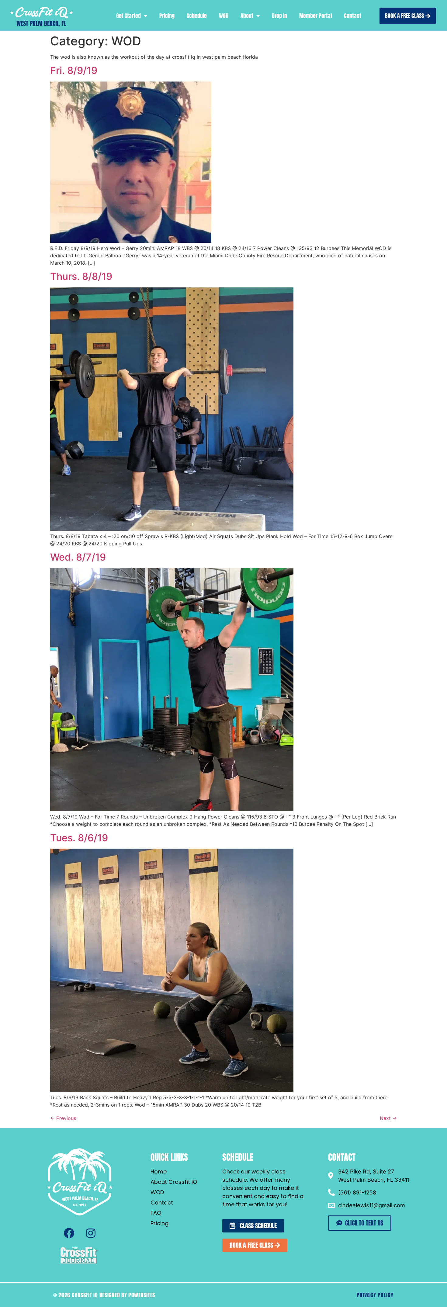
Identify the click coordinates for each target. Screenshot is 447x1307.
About (247, 16)
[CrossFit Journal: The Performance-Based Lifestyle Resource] (79, 1263)
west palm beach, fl (41, 23)
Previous (63, 1118)
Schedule (197, 16)
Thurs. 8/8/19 (81, 276)
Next (388, 1118)
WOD (223, 16)
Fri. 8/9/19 (73, 70)
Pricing (167, 16)
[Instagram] (90, 1233)
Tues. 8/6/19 (79, 838)
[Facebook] (68, 1233)
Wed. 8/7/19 (78, 557)
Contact (352, 16)
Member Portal (315, 16)
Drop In (279, 16)
